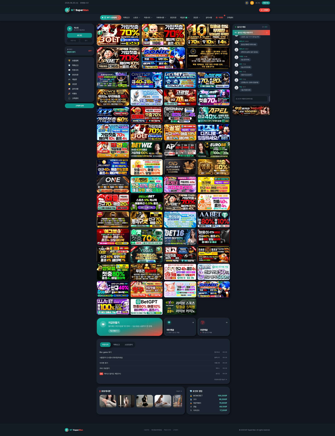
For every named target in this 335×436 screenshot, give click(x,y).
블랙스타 (242, 41)
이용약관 (146, 430)
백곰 (240, 87)
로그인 (257, 3)
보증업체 (73, 61)
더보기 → (179, 391)
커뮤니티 (73, 70)
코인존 (72, 84)
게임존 (72, 79)
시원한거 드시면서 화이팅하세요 (111, 358)
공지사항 (209, 17)
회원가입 (266, 3)
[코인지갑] (252, 3)
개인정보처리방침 (156, 430)
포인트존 (173, 17)
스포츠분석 (129, 345)
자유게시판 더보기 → (220, 380)
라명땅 (241, 56)
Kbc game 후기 (105, 352)
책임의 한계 (167, 430)
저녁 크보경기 (105, 368)
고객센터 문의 (80, 106)
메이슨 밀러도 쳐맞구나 (112, 374)
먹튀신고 (73, 65)
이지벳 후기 (104, 363)
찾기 (86, 40)
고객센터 (266, 10)
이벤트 (72, 94)
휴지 (240, 64)
